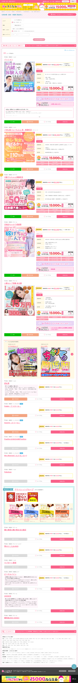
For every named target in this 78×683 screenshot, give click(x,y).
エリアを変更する (18, 20)
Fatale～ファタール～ (12, 406)
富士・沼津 (26, 645)
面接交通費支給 (37, 662)
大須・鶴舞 (51, 638)
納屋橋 (21, 638)
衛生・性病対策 (23, 658)
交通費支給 (44, 658)
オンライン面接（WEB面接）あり (26, 662)
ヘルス (4, 649)
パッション (8, 59)
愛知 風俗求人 (19, 11)
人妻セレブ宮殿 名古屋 (13, 283)
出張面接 (15, 662)
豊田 (11, 640)
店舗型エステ (28, 649)
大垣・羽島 (19, 642)
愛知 (73, 1)
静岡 (3, 645)
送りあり (4, 660)
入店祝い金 (52, 662)
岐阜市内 (7, 642)
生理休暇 (65, 658)
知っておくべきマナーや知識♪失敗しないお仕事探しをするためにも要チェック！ (32, 45)
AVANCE (7, 596)
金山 (45, 638)
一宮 (57, 638)
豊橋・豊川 (27, 640)
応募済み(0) (57, 1)
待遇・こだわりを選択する (18, 28)
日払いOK (54, 658)
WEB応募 (31, 121)
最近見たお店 (46, 1)
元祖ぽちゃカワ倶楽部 (12, 224)
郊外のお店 (37, 652)
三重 (3, 643)
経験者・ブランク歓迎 (41, 656)
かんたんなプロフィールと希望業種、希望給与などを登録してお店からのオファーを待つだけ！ (32, 631)
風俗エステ (13, 649)
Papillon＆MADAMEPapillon (15, 439)
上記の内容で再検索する (39, 39)
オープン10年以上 (17, 652)
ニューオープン (8, 652)
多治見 (32, 642)
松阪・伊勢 (25, 643)
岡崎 (14, 640)
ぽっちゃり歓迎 (22, 656)
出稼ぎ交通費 (14, 654)
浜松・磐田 (7, 645)
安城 (17, 640)
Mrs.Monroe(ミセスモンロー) (15, 456)
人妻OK (28, 656)
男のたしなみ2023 (11, 546)
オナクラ (34, 649)
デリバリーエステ (20, 649)
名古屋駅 (17, 638)
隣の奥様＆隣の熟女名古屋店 (15, 530)
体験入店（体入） (45, 662)
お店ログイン (62, 671)
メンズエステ (40, 649)
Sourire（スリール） (12, 423)
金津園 (14, 642)
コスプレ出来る (30, 658)
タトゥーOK (33, 656)
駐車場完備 (60, 658)
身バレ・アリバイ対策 (12, 660)
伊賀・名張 (19, 643)
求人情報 (39, 71)
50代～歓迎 (67, 656)
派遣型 (46, 652)
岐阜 (3, 642)
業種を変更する (18, 25)
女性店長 (32, 652)
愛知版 (13, 11)
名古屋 (6, 638)
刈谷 (20, 640)
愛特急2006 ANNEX (11, 618)
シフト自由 (42, 654)
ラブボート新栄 (10, 563)
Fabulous (8, 472)
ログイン (65, 1)
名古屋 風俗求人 (27, 11)
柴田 (47, 638)
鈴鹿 (13, 643)
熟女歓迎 (16, 656)
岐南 (11, 642)
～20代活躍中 (50, 656)
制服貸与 (49, 658)
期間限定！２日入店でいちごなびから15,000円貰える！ (62, 14)
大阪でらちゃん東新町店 (13, 177)
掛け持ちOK (48, 654)
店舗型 (42, 652)
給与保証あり (38, 658)
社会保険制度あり (38, 660)
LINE (13, 121)
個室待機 (20, 654)
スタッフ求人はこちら (70, 50)
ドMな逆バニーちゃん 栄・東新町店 (18, 130)
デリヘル (8, 649)
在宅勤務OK (30, 654)
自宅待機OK (36, 654)
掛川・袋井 (13, 645)
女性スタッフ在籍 (25, 652)
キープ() (52, 1)
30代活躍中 (56, 656)
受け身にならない (53, 660)
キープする (48, 121)
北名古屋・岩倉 (6, 640)
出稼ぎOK (8, 654)
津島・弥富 (61, 638)
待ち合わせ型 (55, 652)
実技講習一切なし (30, 660)
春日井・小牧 (67, 638)
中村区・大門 (12, 638)
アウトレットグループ (24, 489)
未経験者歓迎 (10, 656)
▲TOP (74, 666)
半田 (23, 640)
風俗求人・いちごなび (6, 11)
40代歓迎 (62, 656)
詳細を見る (65, 121)
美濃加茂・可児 (26, 642)
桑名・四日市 (8, 643)
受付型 (50, 652)
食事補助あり (71, 658)
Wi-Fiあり (61, 660)
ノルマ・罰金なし (21, 660)
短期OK (24, 654)
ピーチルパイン (10, 574)
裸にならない (46, 660)
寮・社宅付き (10, 658)
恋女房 (6, 383)
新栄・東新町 (29, 638)
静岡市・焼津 (20, 645)
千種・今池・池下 (36, 638)
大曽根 (42, 638)
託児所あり (16, 658)
